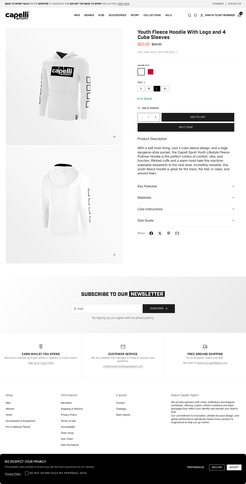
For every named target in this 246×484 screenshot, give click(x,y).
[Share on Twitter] (160, 233)
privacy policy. (145, 318)
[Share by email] (177, 233)
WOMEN (89, 15)
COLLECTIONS (152, 15)
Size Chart (67, 439)
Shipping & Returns (72, 408)
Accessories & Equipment (20, 421)
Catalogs (121, 408)
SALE (168, 15)
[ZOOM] (114, 136)
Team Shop (67, 433)
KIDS (101, 15)
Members (66, 402)
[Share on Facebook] (151, 233)
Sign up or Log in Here (41, 362)
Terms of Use (68, 421)
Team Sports (123, 414)
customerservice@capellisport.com (123, 366)
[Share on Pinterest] (168, 233)
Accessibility (68, 426)
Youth (9, 414)
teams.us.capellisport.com (212, 362)
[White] (141, 71)
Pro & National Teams (18, 426)
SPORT (135, 15)
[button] (148, 108)
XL (165, 88)
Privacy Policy (69, 414)
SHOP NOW (123, 4)
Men (8, 402)
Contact (120, 402)
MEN (77, 15)
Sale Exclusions (70, 444)
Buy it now (186, 127)
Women (10, 408)
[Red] (150, 71)
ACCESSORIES (117, 15)
